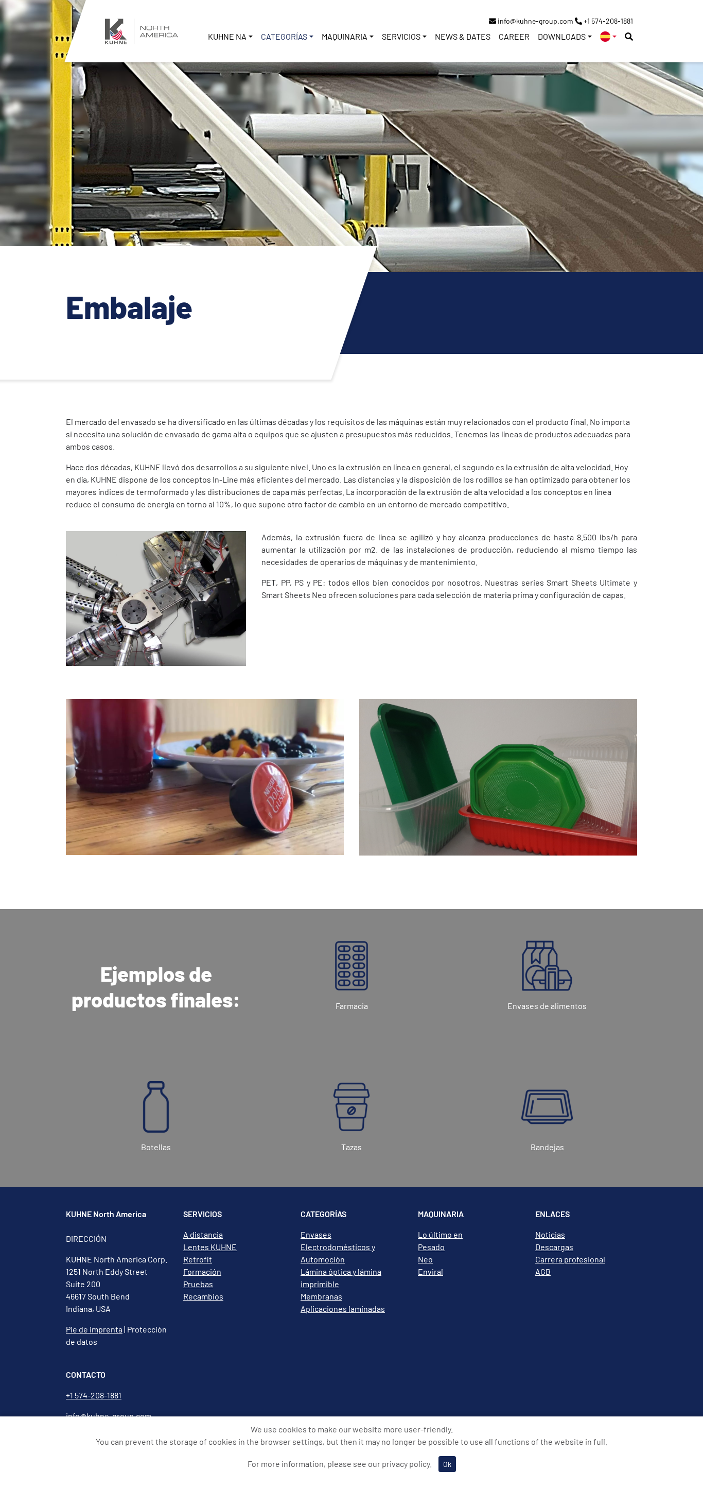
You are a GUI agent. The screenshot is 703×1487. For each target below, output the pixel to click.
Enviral (430, 1271)
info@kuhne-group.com (108, 1416)
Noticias (550, 1234)
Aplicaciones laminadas (343, 1308)
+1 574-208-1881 (93, 1395)
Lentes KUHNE (210, 1247)
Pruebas (198, 1284)
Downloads (562, 36)
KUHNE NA (227, 36)
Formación (202, 1271)
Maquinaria (344, 36)
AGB (543, 1271)
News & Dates (462, 36)
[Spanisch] (608, 36)
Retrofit (197, 1259)
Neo (425, 1259)
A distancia (203, 1234)
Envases (316, 1234)
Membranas (321, 1296)
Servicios (401, 36)
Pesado (431, 1247)
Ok (447, 1464)
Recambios (203, 1296)
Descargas (554, 1247)
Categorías (284, 36)
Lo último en (440, 1234)
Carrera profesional (570, 1259)
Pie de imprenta (94, 1329)
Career (514, 36)
